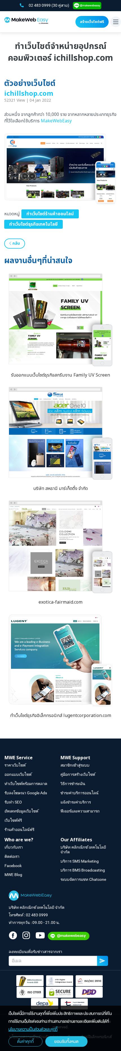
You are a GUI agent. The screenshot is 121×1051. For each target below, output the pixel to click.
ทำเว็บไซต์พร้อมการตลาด (26, 783)
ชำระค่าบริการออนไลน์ (79, 793)
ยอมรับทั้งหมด (66, 1041)
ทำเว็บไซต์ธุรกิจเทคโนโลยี (33, 224)
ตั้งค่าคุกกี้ (25, 1041)
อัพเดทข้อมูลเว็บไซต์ (21, 811)
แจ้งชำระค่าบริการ (75, 802)
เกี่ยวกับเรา (14, 847)
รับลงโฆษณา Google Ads (26, 793)
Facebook (13, 865)
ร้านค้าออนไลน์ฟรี (19, 829)
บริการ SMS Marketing (79, 861)
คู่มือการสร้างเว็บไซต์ (77, 774)
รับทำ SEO (13, 802)
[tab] (32, 758)
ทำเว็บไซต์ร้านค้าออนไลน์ (50, 214)
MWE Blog (13, 874)
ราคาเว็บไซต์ (15, 765)
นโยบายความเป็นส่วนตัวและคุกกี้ (32, 1029)
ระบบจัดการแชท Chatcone (83, 879)
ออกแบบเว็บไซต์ (18, 774)
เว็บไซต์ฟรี (13, 820)
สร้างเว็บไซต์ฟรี (92, 22)
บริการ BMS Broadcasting (82, 870)
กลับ (15, 243)
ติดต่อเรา (12, 856)
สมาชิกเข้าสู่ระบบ (74, 765)
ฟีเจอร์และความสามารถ (80, 811)
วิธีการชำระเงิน (72, 783)
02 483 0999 (40, 5)
